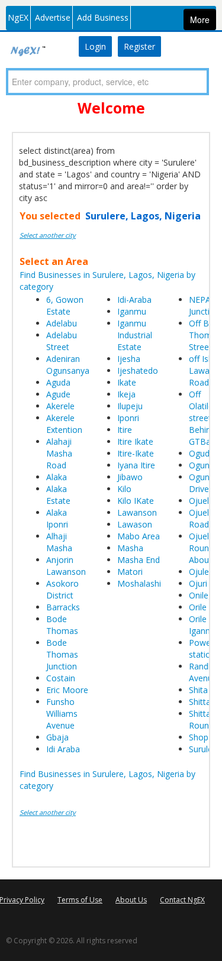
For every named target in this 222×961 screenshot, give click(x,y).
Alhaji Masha (59, 542)
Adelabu (61, 323)
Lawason (134, 524)
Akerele (60, 406)
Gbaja (57, 737)
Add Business (102, 17)
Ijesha (128, 358)
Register (139, 46)
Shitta (200, 701)
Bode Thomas (62, 624)
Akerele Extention (64, 423)
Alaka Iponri (57, 518)
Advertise (52, 17)
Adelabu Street (61, 340)
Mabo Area (138, 536)
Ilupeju (130, 406)
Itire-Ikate (135, 453)
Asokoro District (62, 589)
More (200, 19)
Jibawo (130, 477)
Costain (60, 678)
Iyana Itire (136, 465)
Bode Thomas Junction (62, 654)
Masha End (138, 559)
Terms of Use (79, 900)
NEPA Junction (204, 305)
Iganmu (131, 311)
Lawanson (137, 512)
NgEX (18, 17)
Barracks (63, 607)
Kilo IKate (135, 500)
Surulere (204, 749)
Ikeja (126, 394)
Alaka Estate (58, 494)
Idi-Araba (134, 299)
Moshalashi (139, 583)
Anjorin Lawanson (66, 565)
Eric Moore (67, 689)
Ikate (126, 382)
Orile (198, 607)
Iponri (128, 417)
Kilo (124, 488)
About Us (131, 900)
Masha (130, 548)
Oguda (201, 453)
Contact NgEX (182, 900)
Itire (124, 429)
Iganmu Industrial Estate (134, 335)
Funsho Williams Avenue (62, 713)
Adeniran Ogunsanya (67, 364)
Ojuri (198, 583)
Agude (58, 394)
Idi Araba (63, 749)
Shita (198, 689)
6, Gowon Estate (64, 305)
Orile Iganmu (203, 624)
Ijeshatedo (137, 370)
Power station (202, 648)
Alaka (56, 477)
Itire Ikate (135, 441)
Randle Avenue (203, 672)
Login (95, 46)
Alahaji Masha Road (59, 453)
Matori (130, 571)
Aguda (58, 382)
